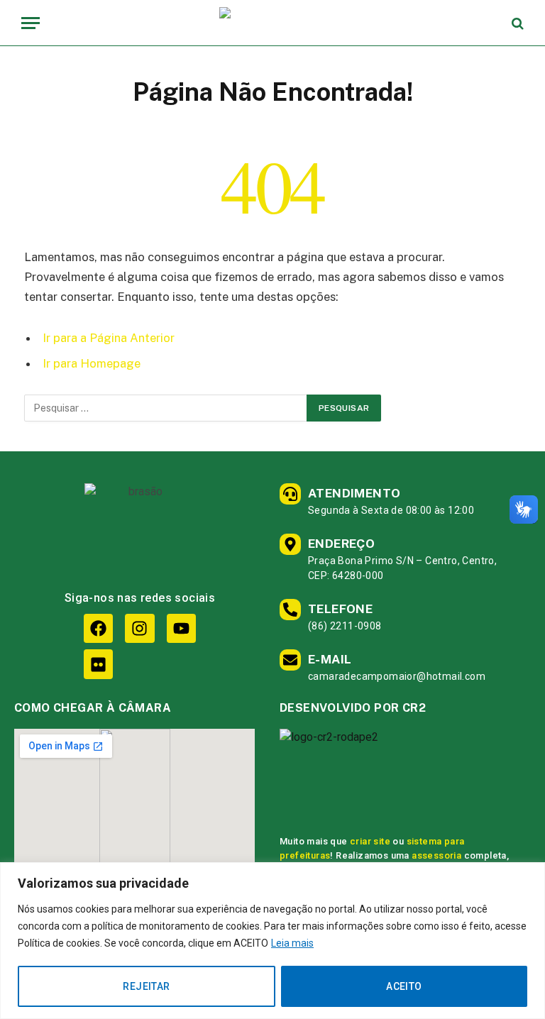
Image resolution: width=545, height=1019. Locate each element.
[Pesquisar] (516, 23)
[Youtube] (181, 628)
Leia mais (292, 943)
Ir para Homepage (92, 363)
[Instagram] (139, 628)
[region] (272, 940)
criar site (370, 841)
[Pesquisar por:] (166, 408)
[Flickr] (98, 663)
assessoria (436, 855)
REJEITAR (146, 986)
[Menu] (30, 23)
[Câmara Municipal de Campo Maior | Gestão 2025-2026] (272, 23)
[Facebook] (98, 628)
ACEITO (404, 986)
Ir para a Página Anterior (109, 338)
